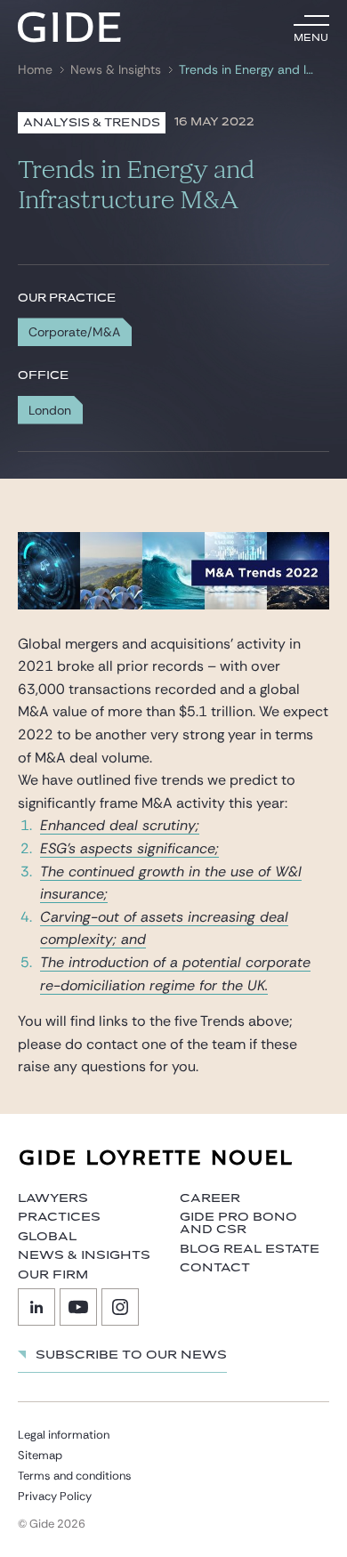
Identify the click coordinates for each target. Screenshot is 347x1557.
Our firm (53, 1275)
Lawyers (53, 1198)
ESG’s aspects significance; (129, 848)
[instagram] (120, 1307)
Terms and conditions (75, 1475)
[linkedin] (36, 1307)
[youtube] (78, 1307)
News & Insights (115, 70)
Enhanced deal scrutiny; (119, 825)
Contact (215, 1268)
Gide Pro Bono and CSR (238, 1223)
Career (210, 1198)
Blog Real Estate (249, 1249)
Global (47, 1236)
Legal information (63, 1434)
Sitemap (40, 1455)
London (49, 410)
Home (35, 70)
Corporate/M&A (74, 332)
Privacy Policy (55, 1496)
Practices (59, 1217)
